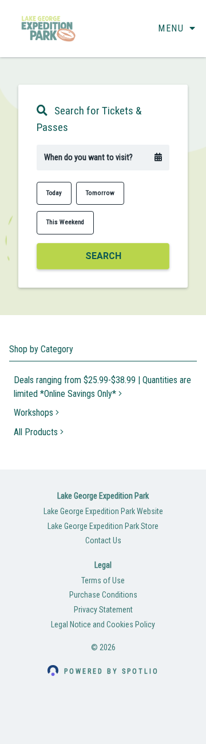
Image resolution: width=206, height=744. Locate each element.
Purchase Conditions (103, 594)
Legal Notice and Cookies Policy (103, 624)
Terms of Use (103, 580)
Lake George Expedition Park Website (103, 511)
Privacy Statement (103, 609)
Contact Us (103, 540)
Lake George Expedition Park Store (103, 526)
